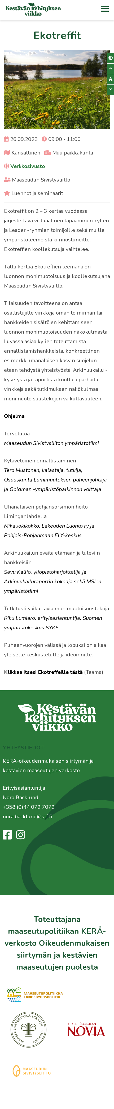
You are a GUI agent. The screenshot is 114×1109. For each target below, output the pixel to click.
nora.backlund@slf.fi (27, 816)
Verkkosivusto (27, 166)
